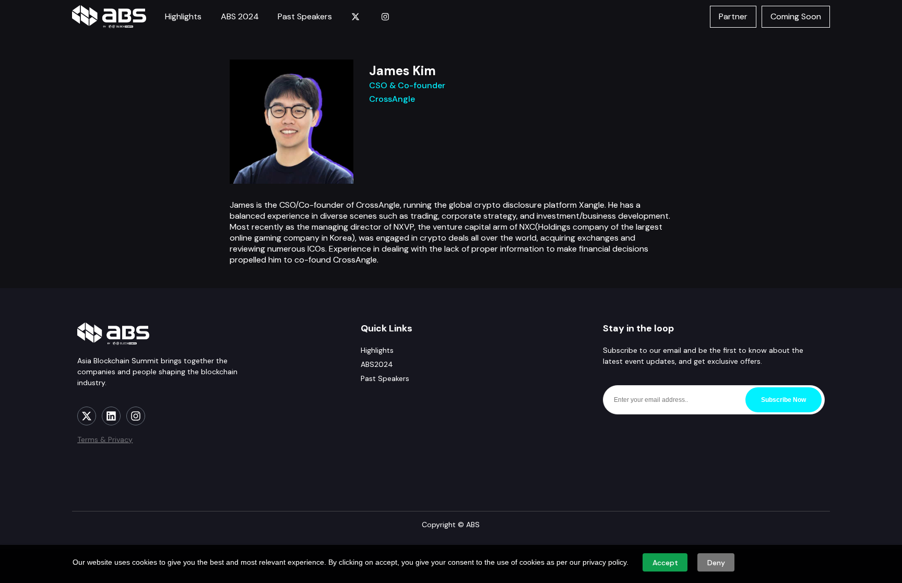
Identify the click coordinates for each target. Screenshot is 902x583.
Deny (716, 562)
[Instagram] (135, 416)
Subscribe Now (783, 399)
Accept (665, 562)
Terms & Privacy (105, 439)
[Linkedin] (111, 416)
